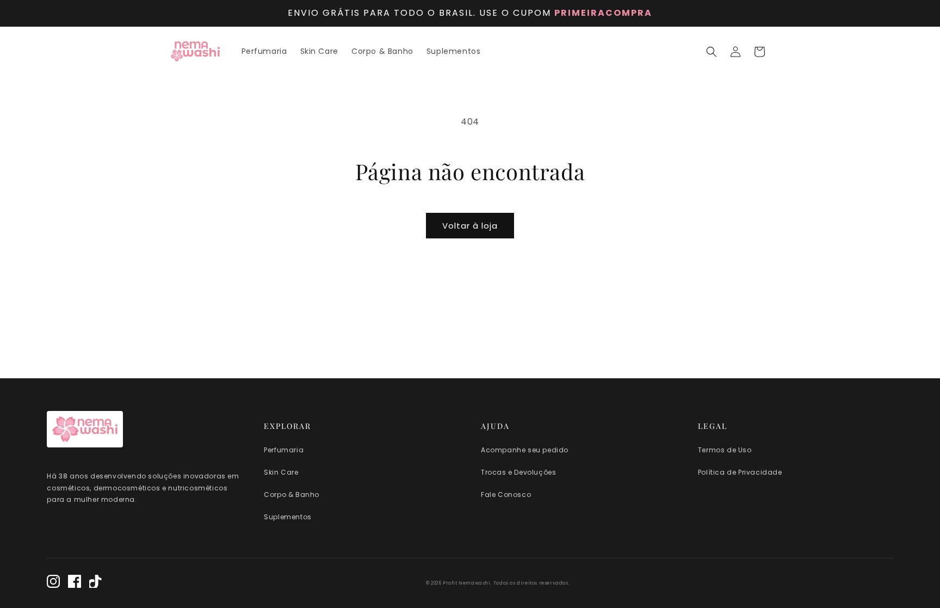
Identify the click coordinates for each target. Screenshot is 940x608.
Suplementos (288, 516)
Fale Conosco (506, 494)
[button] (711, 52)
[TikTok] (95, 583)
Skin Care (281, 472)
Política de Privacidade (740, 472)
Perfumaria (284, 450)
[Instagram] (53, 583)
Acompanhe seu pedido (524, 450)
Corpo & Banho (291, 494)
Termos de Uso (725, 450)
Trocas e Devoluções (518, 472)
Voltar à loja (470, 225)
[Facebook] (74, 583)
